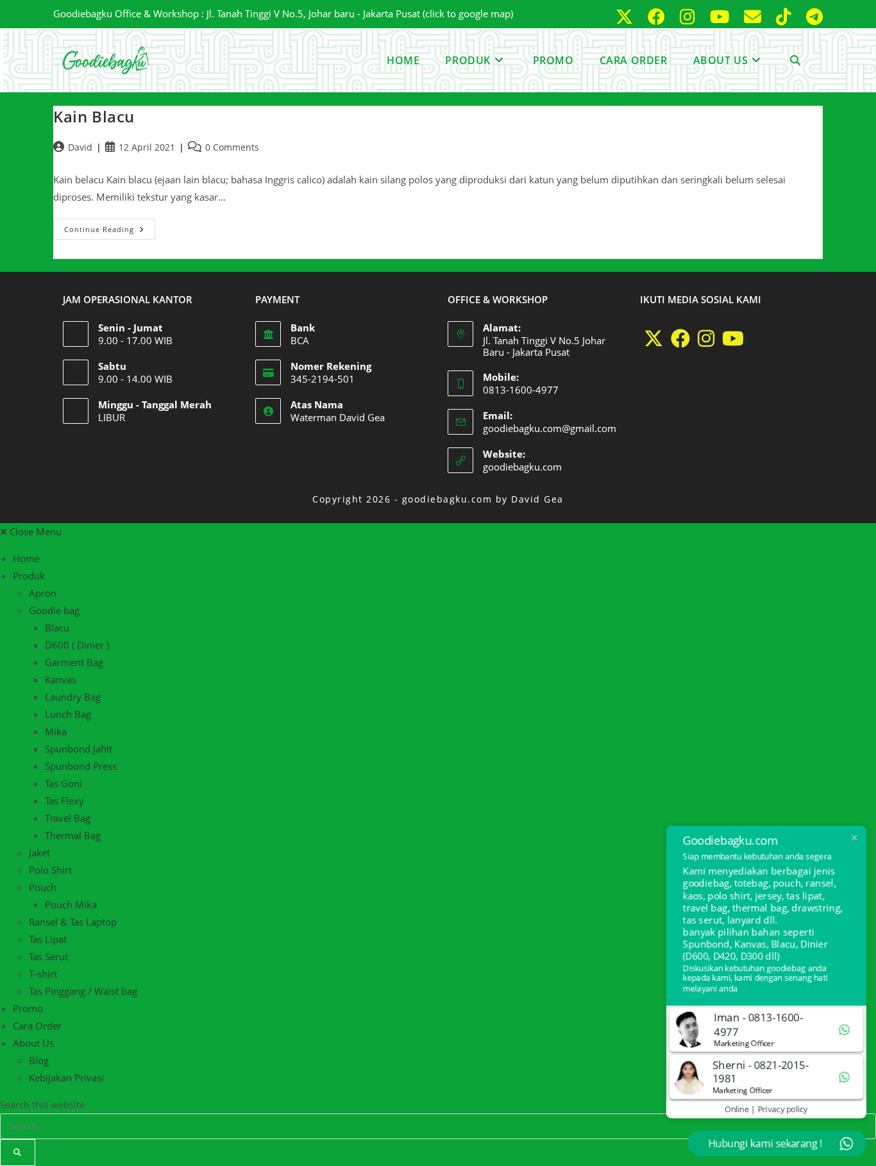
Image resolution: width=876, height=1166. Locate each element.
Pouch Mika (71, 904)
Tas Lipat (48, 939)
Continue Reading (109, 226)
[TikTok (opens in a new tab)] (786, 16)
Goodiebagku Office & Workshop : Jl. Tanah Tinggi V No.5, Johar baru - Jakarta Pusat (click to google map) (283, 13)
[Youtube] (733, 338)
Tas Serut (48, 956)
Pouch (42, 887)
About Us (33, 1043)
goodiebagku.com (522, 466)
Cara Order (37, 1025)
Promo (28, 1008)
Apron (42, 593)
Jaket (39, 852)
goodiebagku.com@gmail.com (549, 428)
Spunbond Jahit (78, 748)
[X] (653, 338)
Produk (29, 575)
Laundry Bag (73, 696)
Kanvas (60, 679)
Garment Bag (74, 662)
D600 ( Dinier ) (77, 644)
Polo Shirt (50, 869)
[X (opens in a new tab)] (627, 16)
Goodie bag (54, 610)
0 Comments (232, 147)
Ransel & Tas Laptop (73, 921)
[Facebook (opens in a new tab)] (659, 16)
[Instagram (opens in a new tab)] (690, 16)
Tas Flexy (64, 800)
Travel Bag (67, 818)
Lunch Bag (68, 714)
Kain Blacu (94, 116)
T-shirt (43, 973)
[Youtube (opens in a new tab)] (722, 16)
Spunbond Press (81, 766)
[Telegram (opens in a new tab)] (812, 16)
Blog (39, 1060)
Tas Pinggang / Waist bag (83, 991)
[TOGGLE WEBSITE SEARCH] (795, 60)
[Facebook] (680, 338)
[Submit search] (17, 1152)
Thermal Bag (73, 835)
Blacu (57, 627)
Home (26, 558)
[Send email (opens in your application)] (755, 16)
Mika (56, 731)
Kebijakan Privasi (66, 1077)
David (80, 147)
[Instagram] (706, 338)
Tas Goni (63, 783)
